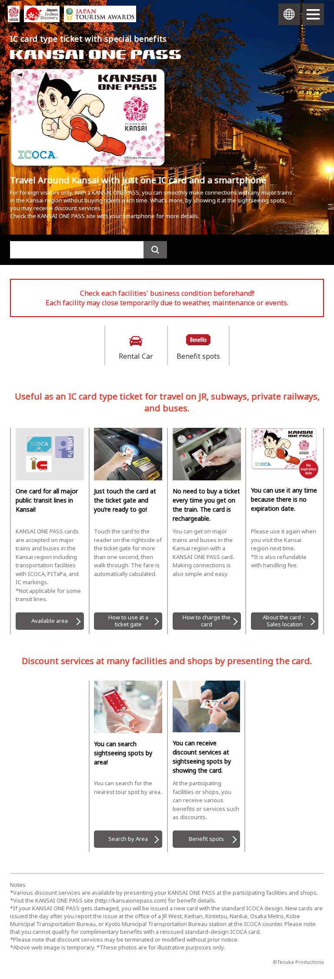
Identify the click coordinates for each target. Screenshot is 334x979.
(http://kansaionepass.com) (130, 900)
